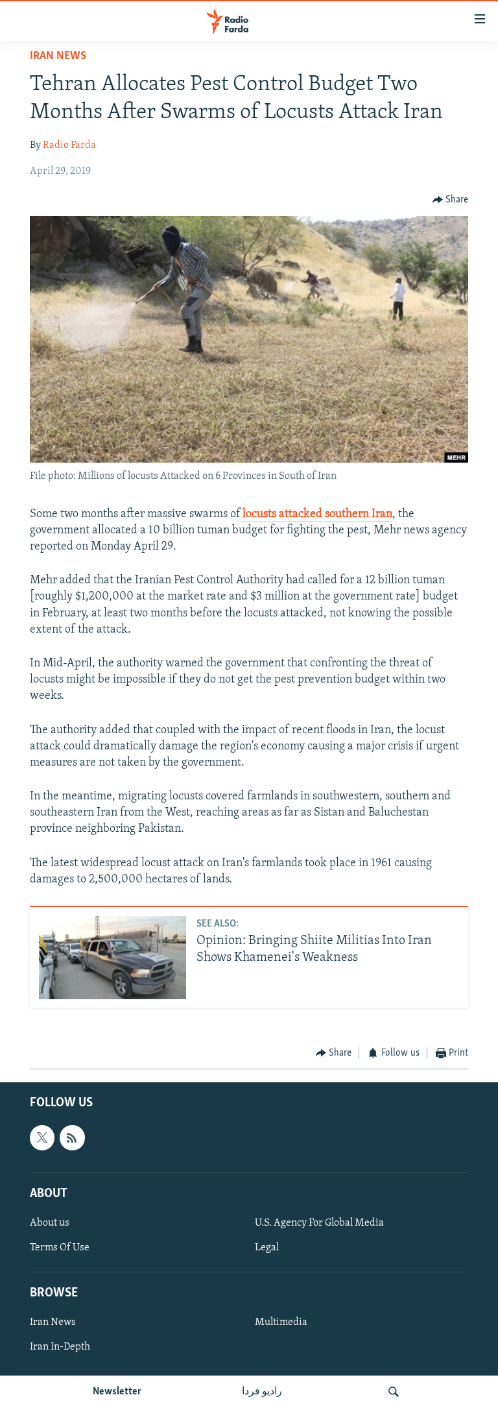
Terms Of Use (59, 1248)
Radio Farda (69, 145)
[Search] (393, 1392)
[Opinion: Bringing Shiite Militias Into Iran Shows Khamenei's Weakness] (112, 957)
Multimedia (281, 1323)
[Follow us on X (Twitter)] (42, 1138)
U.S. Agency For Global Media (319, 1223)
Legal (267, 1248)
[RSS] (72, 1138)
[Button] (451, 199)
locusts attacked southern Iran (316, 514)
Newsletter (117, 1392)
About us (49, 1223)
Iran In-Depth (60, 1347)
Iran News (58, 56)
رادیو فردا (262, 1392)
